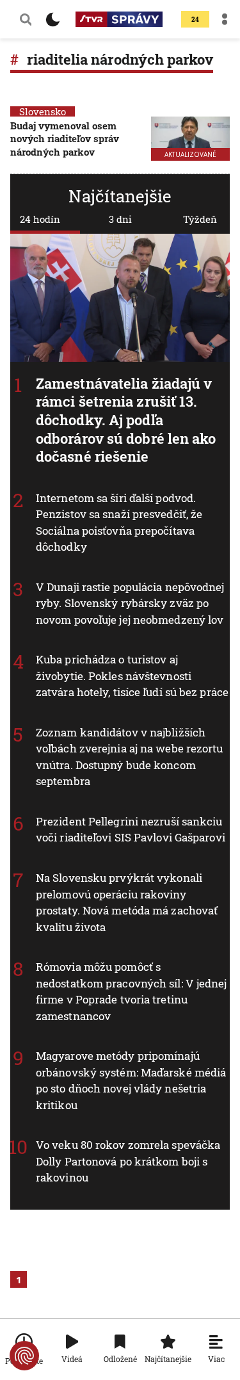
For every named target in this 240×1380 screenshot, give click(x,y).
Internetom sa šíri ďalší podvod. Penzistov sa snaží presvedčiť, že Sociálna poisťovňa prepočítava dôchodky (119, 523)
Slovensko (42, 111)
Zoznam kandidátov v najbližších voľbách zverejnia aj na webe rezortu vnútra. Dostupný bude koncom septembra (129, 757)
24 (195, 19)
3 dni (120, 219)
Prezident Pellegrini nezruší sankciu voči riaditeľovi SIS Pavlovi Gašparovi (130, 829)
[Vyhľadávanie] (25, 19)
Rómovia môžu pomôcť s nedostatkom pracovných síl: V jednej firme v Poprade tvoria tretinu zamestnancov (131, 991)
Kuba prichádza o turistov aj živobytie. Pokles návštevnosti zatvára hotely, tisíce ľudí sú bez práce (132, 675)
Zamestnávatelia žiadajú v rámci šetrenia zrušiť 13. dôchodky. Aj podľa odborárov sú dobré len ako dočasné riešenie (126, 420)
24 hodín (40, 219)
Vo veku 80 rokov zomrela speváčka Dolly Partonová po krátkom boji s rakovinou (128, 1161)
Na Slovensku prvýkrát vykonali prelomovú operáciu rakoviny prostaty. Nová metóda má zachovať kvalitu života (127, 902)
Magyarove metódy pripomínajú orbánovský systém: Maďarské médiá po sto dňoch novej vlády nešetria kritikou (131, 1080)
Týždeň (200, 219)
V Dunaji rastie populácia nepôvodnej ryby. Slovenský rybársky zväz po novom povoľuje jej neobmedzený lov (130, 603)
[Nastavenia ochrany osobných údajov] (24, 1355)
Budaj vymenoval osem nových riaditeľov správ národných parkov (64, 138)
